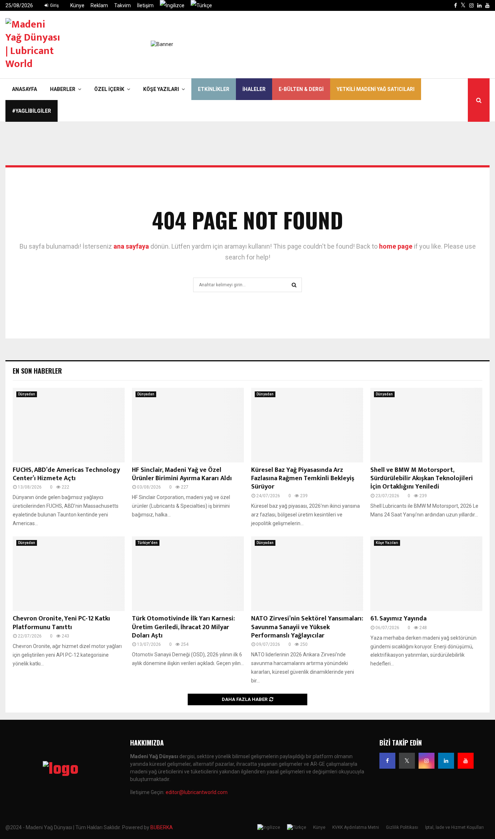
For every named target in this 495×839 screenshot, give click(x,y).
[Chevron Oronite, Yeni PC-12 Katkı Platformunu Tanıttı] (69, 573)
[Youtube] (466, 761)
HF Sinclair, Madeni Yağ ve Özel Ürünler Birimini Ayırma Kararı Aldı (182, 474)
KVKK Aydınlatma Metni (355, 827)
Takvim (122, 5)
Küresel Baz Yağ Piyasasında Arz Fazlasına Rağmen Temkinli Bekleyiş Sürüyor (302, 479)
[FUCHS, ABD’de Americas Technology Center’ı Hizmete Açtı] (69, 425)
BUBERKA (161, 827)
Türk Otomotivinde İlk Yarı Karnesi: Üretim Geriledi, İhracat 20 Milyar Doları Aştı (183, 627)
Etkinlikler (213, 89)
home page (395, 246)
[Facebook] (387, 761)
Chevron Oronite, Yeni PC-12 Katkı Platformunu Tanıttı (61, 622)
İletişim (145, 5)
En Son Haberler (37, 370)
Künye (77, 5)
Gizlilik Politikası (402, 827)
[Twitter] (407, 761)
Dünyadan (26, 394)
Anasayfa (24, 89)
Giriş (54, 5)
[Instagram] (426, 761)
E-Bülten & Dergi (301, 89)
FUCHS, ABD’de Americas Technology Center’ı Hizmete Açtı (66, 474)
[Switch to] (172, 5)
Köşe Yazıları (161, 89)
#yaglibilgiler (31, 111)
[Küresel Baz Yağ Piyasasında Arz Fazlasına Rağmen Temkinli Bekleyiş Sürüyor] (307, 425)
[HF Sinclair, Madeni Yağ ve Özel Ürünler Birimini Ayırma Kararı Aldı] (188, 425)
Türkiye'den (147, 543)
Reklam (99, 5)
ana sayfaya (131, 246)
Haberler (62, 89)
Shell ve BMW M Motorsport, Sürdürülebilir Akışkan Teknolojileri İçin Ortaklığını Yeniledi (421, 479)
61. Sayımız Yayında (398, 618)
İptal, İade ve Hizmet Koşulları (454, 827)
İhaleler (254, 89)
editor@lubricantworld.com (197, 792)
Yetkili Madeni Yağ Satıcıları (376, 89)
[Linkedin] (446, 761)
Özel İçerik (109, 89)
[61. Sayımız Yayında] (426, 573)
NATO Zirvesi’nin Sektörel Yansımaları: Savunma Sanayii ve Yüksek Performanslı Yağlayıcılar (307, 627)
